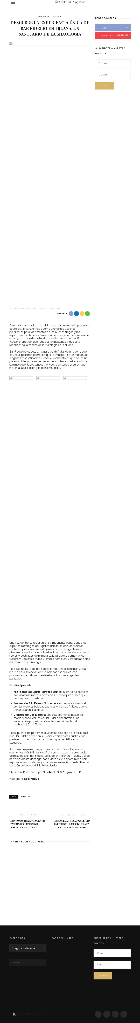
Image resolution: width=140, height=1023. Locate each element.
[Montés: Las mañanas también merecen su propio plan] (50, 860)
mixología (55, 308)
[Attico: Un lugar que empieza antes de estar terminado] (22, 860)
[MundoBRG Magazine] (28, 1014)
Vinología (56, 17)
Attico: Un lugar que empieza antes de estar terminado (22, 880)
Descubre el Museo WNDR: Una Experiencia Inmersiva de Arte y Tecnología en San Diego (72, 824)
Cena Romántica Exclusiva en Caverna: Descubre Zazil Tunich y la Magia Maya (27, 824)
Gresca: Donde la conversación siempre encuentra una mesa (75, 989)
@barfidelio (31, 778)
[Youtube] (115, 1014)
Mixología (43, 17)
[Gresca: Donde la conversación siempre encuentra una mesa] (77, 860)
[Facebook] (98, 1014)
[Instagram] (106, 1014)
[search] (127, 3)
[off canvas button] (13, 4)
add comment (40, 308)
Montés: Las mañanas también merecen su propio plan (50, 880)
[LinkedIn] (123, 1014)
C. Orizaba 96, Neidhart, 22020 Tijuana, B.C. (52, 772)
